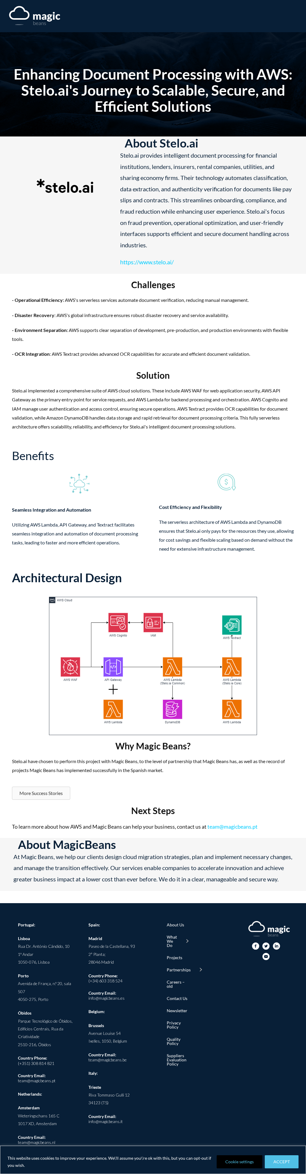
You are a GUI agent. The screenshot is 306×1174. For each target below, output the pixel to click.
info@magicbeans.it (105, 1121)
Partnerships (179, 969)
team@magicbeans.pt (232, 826)
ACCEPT (281, 1161)
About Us (175, 924)
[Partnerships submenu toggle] (200, 970)
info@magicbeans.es (106, 998)
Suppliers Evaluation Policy (176, 1059)
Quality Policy (173, 1041)
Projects (174, 957)
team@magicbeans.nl (36, 1142)
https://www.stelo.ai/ (147, 261)
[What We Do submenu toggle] (187, 941)
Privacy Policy (174, 1024)
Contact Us (177, 998)
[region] (153, 1160)
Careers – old (176, 984)
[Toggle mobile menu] (294, 16)
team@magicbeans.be (107, 1059)
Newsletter (177, 1010)
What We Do (172, 941)
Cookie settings (239, 1161)
